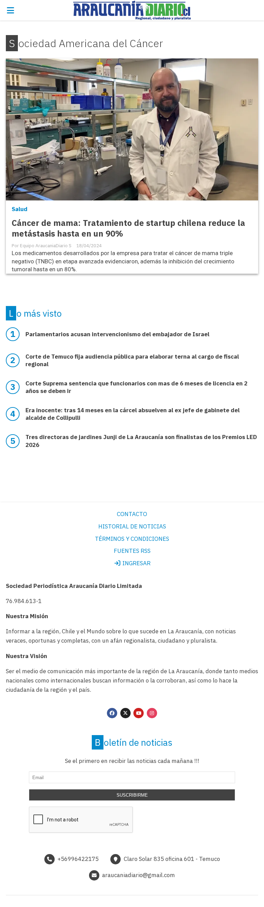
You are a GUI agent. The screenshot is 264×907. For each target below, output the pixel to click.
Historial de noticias (132, 526)
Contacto (132, 514)
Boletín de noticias (133, 742)
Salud (20, 209)
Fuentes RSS (132, 551)
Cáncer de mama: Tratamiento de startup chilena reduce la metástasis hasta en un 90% (128, 228)
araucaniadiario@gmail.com (138, 875)
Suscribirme (132, 795)
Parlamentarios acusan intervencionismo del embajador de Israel (117, 334)
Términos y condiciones (132, 539)
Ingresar (136, 563)
